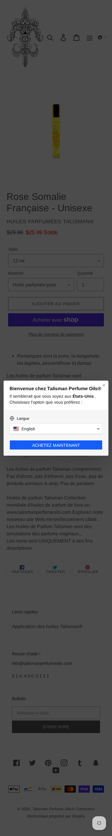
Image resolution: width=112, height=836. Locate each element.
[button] (56, 428)
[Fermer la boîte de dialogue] (104, 385)
